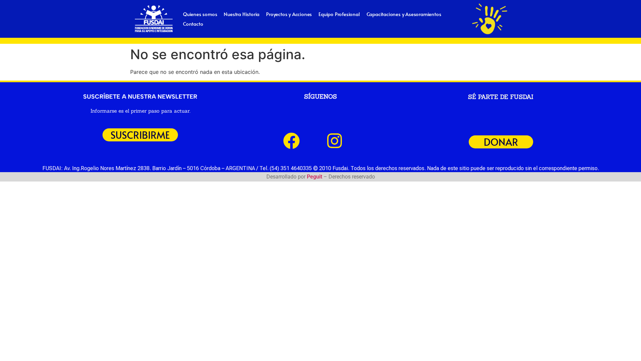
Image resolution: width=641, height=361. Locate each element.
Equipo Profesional (339, 13)
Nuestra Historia (241, 13)
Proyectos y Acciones (289, 13)
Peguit (314, 176)
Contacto (193, 23)
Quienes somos (200, 13)
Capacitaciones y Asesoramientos (404, 13)
